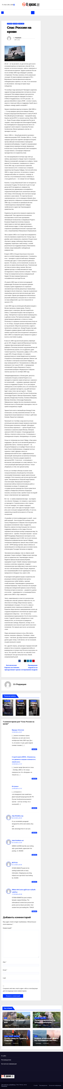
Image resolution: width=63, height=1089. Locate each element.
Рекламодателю (6, 1060)
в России (9, 23)
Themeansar (4, 1086)
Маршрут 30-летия (18, 730)
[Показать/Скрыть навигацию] (32, 12)
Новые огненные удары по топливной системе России (46, 1040)
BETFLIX (14, 862)
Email (5, 970)
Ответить (34, 749)
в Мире (6, 1036)
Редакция (18, 37)
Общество (7, 700)
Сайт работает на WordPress (8, 1084)
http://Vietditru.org (17, 816)
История (15, 23)
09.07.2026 (38, 1025)
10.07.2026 (8, 1025)
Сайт (4, 978)
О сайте (3, 1056)
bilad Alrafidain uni (17, 840)
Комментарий (7, 928)
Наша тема (21, 23)
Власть (11, 1036)
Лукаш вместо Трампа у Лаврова (16, 1039)
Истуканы (15, 786)
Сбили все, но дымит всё (14, 1021)
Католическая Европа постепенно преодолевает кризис (13, 667)
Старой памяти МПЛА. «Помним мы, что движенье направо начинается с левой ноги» (24, 759)
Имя (4, 962)
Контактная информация (9, 1064)
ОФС (6, 1018)
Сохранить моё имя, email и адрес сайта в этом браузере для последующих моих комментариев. (20, 990)
